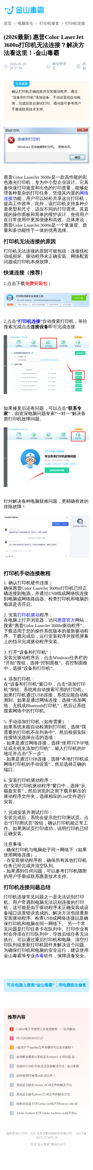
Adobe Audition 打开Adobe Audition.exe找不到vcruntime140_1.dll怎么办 (48, 1113)
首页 (8, 23)
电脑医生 (25, 23)
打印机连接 (29, 321)
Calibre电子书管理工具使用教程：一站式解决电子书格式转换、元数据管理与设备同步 (48, 1029)
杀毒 (39, 955)
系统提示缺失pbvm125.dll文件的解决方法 (43, 1094)
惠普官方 (66, 620)
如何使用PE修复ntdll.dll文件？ (36, 1075)
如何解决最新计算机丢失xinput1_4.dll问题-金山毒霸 (48, 1057)
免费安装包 (36, 283)
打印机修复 (49, 23)
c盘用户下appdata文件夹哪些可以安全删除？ (45, 1047)
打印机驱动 (28, 614)
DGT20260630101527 (29, 1038)
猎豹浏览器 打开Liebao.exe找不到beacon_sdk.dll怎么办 (48, 1103)
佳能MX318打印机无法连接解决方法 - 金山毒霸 (47, 1066)
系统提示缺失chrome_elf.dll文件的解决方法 (44, 1085)
